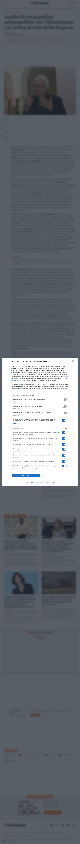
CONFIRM (26, 475)
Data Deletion (29, 482)
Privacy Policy (51, 482)
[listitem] (40, 395)
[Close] (74, 362)
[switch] (64, 399)
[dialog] (40, 422)
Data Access (40, 482)
